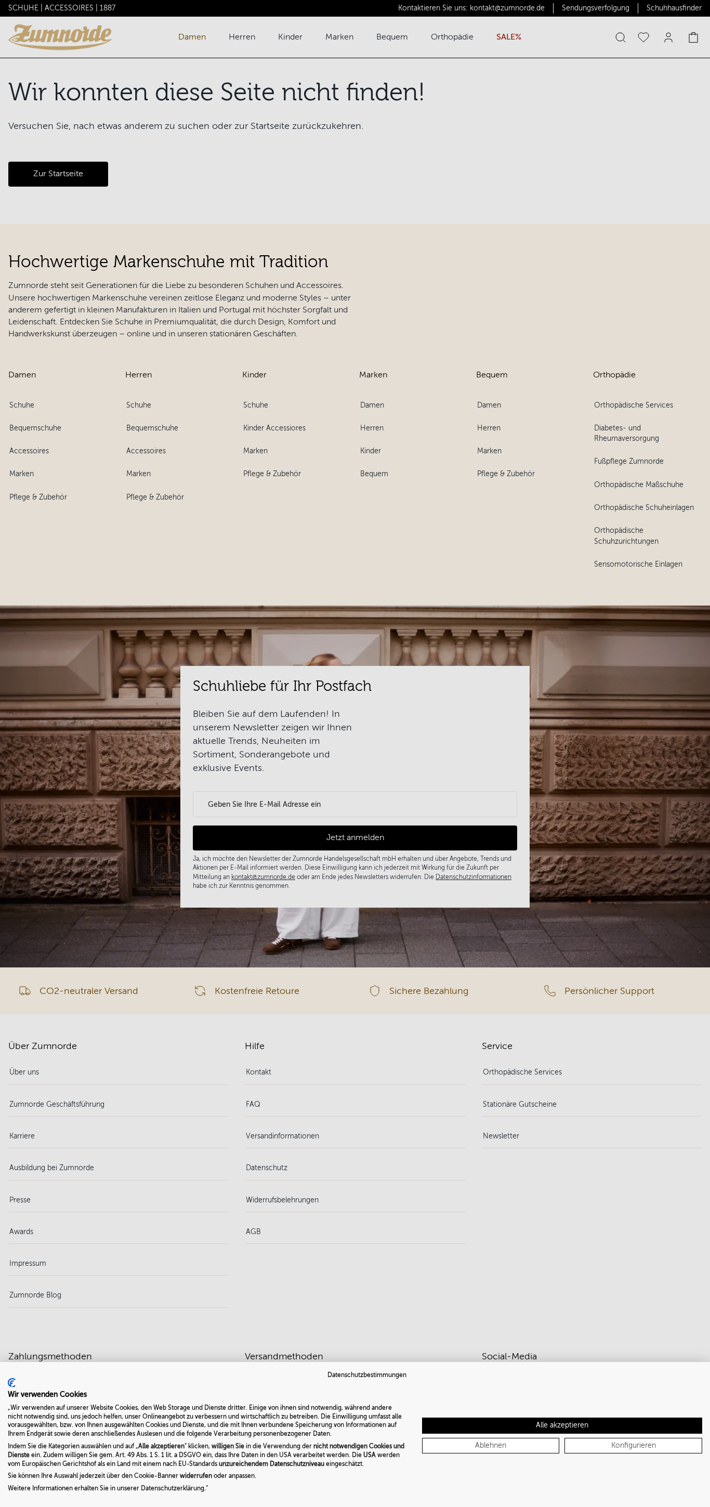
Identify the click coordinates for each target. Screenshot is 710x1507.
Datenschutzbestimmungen (366, 1375)
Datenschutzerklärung (172, 1488)
